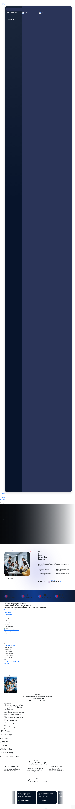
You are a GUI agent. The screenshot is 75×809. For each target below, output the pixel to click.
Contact (3, 497)
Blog (2, 496)
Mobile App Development (8, 613)
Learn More (62, 581)
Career (3, 494)
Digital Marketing (11, 19)
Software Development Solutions (12, 662)
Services (3, 4)
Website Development (12, 12)
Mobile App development (12, 9)
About (3, 3)
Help (3, 523)
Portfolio (3, 493)
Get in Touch (2, 499)
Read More (13, 539)
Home (3, 1)
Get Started (6, 539)
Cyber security (10, 16)
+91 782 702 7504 (55, 581)
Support (3, 519)
